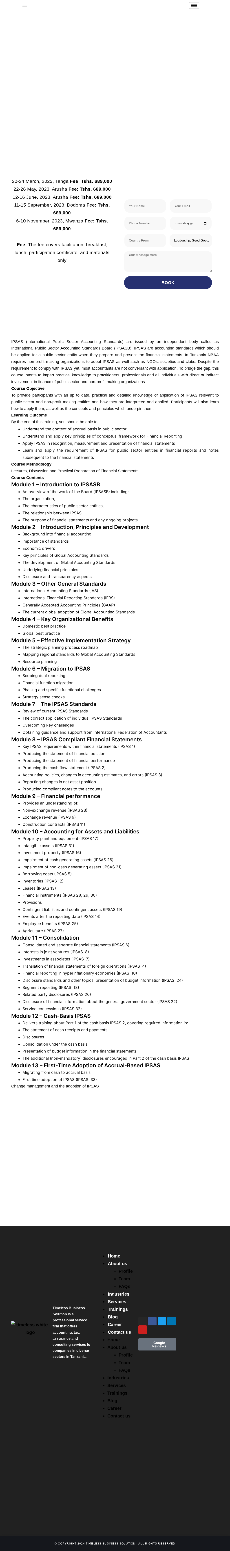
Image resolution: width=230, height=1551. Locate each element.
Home (114, 1255)
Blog (113, 1316)
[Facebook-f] (152, 1321)
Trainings (118, 1309)
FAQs (124, 1286)
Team (124, 1278)
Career (115, 1324)
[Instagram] (142, 1321)
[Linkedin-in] (171, 1321)
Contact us (119, 1332)
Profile (126, 1271)
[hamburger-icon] (194, 5)
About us (117, 1263)
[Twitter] (162, 1321)
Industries (118, 1294)
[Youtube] (142, 1329)
